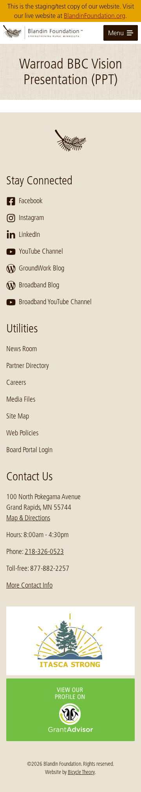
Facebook (31, 201)
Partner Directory (27, 365)
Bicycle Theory (81, 772)
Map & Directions (28, 518)
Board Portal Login (29, 450)
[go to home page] (70, 33)
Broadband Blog (39, 285)
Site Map (17, 416)
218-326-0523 (44, 551)
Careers (16, 382)
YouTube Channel (41, 251)
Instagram (31, 217)
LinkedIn (29, 234)
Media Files (20, 399)
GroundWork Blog (41, 268)
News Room (21, 349)
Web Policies (22, 433)
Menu (116, 33)
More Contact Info (29, 585)
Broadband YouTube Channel (55, 302)
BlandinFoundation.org (94, 16)
